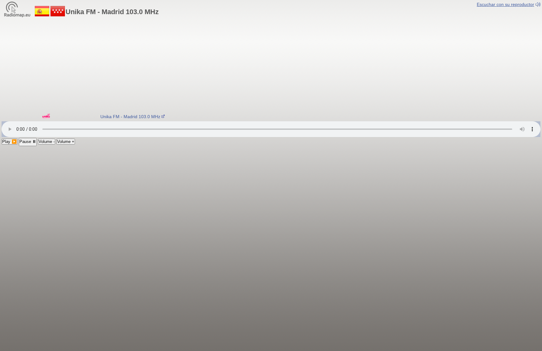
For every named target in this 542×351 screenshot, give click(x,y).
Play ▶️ (9, 141)
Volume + (65, 141)
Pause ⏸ (27, 141)
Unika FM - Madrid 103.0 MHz (127, 116)
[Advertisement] (271, 64)
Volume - (47, 141)
